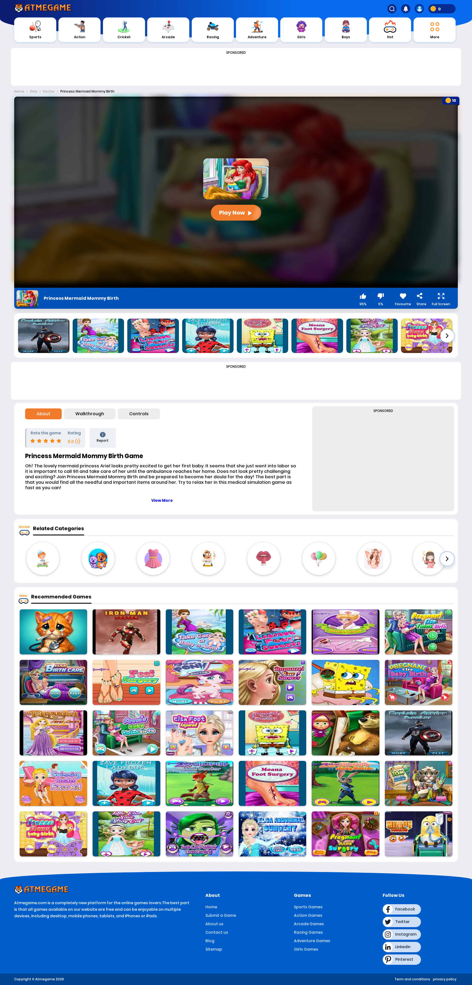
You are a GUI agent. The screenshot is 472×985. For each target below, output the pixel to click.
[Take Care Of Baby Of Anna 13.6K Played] (199, 631)
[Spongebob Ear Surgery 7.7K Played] (345, 682)
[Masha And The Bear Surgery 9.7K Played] (345, 732)
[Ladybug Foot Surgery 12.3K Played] (272, 631)
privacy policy (444, 979)
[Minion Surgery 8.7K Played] (418, 833)
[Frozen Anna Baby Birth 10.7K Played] (53, 833)
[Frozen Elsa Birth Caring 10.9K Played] (53, 682)
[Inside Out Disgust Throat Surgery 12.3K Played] (199, 833)
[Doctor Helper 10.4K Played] (345, 631)
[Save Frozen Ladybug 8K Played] (126, 783)
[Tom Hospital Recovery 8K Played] (418, 783)
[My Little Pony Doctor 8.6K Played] (199, 682)
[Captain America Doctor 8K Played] (418, 732)
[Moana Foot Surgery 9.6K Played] (272, 783)
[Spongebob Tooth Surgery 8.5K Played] (272, 732)
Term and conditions (412, 979)
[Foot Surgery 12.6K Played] (126, 682)
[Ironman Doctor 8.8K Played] (126, 631)
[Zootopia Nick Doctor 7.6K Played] (199, 783)
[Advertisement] (236, 68)
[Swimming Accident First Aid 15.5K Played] (53, 783)
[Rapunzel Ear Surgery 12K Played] (272, 682)
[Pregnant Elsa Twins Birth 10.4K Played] (418, 631)
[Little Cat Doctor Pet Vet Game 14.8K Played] (53, 631)
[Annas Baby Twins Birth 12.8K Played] (126, 732)
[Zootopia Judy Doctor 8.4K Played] (345, 783)
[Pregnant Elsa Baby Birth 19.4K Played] (418, 682)
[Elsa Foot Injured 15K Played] (199, 732)
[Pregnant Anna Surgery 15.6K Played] (345, 833)
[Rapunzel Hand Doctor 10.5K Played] (53, 732)
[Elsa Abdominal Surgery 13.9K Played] (272, 833)
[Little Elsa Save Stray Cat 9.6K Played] (126, 833)
